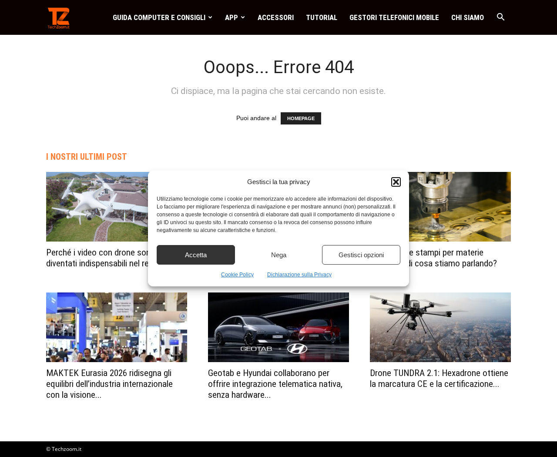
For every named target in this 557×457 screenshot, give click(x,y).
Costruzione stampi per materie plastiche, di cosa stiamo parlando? (433, 258)
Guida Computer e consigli (159, 17)
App (231, 17)
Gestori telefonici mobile (394, 17)
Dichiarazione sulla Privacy (299, 275)
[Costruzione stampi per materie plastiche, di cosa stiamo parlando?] (440, 207)
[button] (396, 182)
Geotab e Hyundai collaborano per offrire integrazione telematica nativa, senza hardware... (275, 384)
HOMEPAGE (301, 118)
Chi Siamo (467, 17)
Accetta (196, 255)
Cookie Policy (237, 275)
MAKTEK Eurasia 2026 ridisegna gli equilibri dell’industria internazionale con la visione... (109, 384)
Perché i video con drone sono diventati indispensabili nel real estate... (116, 258)
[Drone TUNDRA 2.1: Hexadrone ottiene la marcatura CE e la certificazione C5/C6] (440, 327)
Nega (278, 255)
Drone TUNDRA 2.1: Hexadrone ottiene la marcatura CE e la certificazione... (439, 378)
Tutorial (321, 17)
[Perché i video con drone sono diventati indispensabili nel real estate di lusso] (116, 207)
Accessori (276, 17)
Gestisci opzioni (361, 255)
